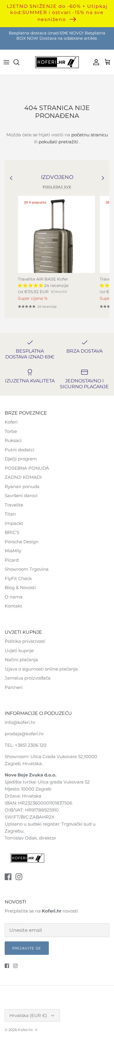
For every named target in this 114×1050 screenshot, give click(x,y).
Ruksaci (13, 440)
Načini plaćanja (21, 659)
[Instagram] (18, 876)
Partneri (14, 687)
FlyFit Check (18, 578)
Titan (10, 514)
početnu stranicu (89, 134)
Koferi (11, 422)
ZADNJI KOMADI (23, 477)
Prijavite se (26, 948)
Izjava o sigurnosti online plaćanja (41, 669)
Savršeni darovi (21, 495)
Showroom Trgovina (27, 569)
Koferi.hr (25, 1030)
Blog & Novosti (20, 587)
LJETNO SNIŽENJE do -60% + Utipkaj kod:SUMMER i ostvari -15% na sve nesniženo (57, 13)
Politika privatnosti (25, 641)
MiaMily (13, 550)
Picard (12, 560)
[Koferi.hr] (57, 62)
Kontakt (13, 606)
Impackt (14, 523)
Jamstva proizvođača (28, 678)
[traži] (19, 62)
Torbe (11, 431)
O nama (14, 597)
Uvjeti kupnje (19, 650)
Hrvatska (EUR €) (28, 1015)
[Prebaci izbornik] (6, 62)
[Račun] (94, 62)
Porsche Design (22, 541)
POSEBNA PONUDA (27, 468)
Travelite (14, 505)
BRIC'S (12, 532)
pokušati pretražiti (58, 141)
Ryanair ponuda (22, 486)
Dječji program (21, 459)
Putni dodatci (19, 449)
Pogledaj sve (57, 187)
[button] (31, 285)
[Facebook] (8, 876)
